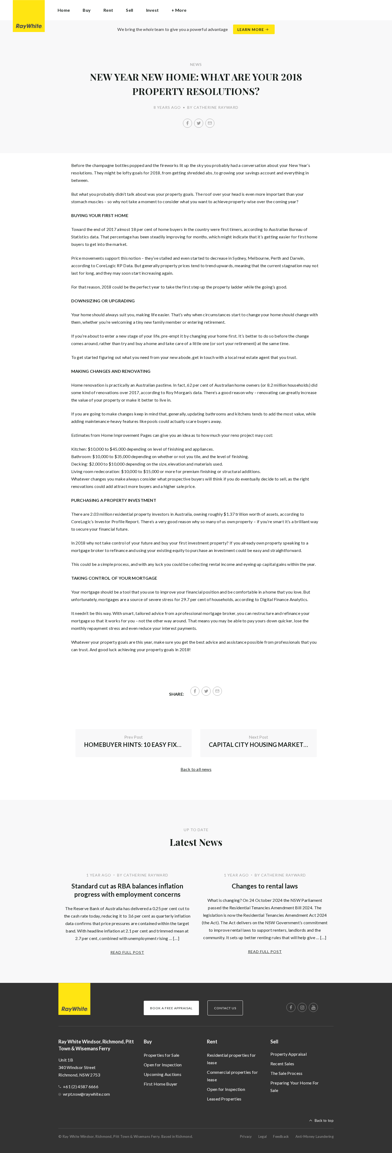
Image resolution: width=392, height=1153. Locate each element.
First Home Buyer (161, 1083)
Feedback (281, 1136)
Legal (262, 1136)
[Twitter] (198, 123)
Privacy (246, 1136)
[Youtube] (313, 1007)
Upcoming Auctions (162, 1074)
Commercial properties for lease (232, 1076)
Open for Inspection (163, 1064)
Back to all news (196, 769)
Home (64, 10)
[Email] (209, 123)
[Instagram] (302, 1007)
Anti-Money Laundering (314, 1136)
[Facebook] (187, 123)
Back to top (324, 1120)
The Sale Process (286, 1073)
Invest (152, 10)
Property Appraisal (288, 1053)
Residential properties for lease (231, 1058)
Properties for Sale (161, 1055)
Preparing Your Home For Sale (294, 1086)
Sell (274, 1041)
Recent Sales (282, 1063)
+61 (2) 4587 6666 (80, 1086)
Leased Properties (224, 1098)
